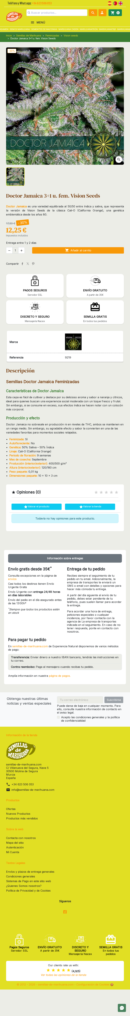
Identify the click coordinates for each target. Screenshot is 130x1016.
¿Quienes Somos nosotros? (23, 886)
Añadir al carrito (78, 250)
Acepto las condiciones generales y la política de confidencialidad (90, 719)
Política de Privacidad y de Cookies (28, 890)
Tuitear (28, 264)
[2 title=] (101, 492)
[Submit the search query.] (29, 12)
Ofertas (11, 809)
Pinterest (33, 264)
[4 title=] (111, 492)
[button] (102, 12)
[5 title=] (116, 492)
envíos (12, 579)
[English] (120, 3)
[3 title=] (106, 492)
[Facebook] (65, 912)
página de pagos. (60, 675)
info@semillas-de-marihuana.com (33, 789)
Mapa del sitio (15, 842)
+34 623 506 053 (23, 784)
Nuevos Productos (18, 813)
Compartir (22, 264)
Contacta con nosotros (21, 838)
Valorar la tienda (90, 507)
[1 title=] (96, 492)
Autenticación (15, 847)
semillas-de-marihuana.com (30, 646)
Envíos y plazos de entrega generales (30, 871)
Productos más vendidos (22, 818)
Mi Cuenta (12, 852)
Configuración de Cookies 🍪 (95, 984)
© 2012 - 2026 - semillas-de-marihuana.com (45, 984)
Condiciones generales (20, 876)
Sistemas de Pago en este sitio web (28, 881)
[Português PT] (115, 3)
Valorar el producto (36, 507)
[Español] (110, 3)
